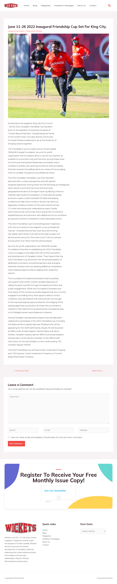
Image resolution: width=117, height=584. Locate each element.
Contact (92, 5)
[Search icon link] (109, 5)
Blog (35, 5)
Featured (30, 31)
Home (26, 5)
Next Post (98, 370)
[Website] (93, 430)
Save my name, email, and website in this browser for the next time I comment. (46, 437)
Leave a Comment (16, 31)
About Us (81, 5)
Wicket (39, 31)
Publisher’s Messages (64, 5)
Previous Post (21, 370)
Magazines (46, 5)
